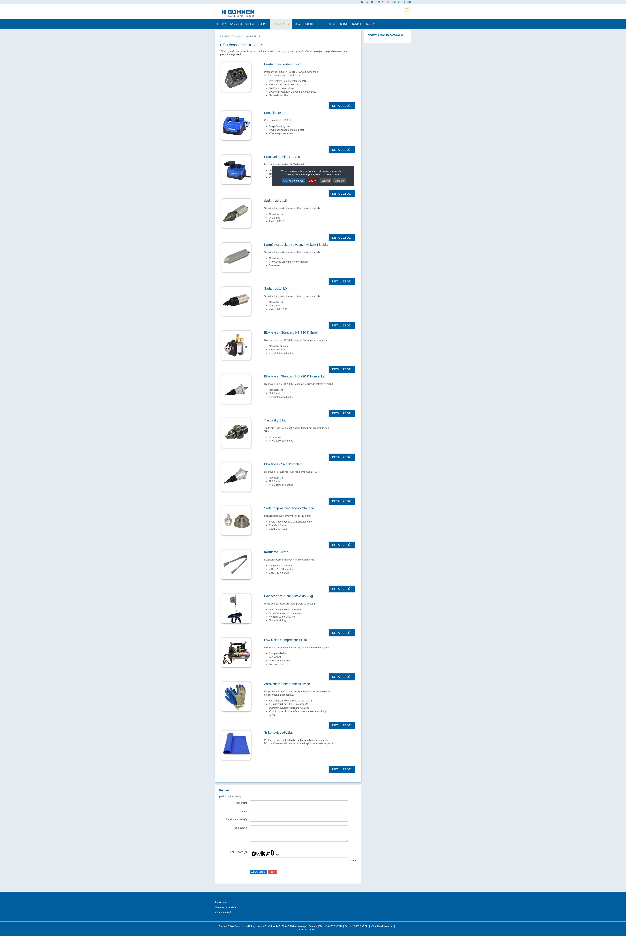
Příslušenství (281, 24)
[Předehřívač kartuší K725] (236, 76)
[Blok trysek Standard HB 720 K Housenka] (236, 388)
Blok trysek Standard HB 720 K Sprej (291, 332)
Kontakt (371, 24)
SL (363, 2)
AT (368, 2)
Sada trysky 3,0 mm (278, 288)
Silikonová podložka (278, 732)
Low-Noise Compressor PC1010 (287, 640)
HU (394, 2)
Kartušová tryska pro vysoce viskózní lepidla (296, 244)
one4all (263, 24)
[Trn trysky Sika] (236, 432)
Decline (313, 180)
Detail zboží (341, 105)
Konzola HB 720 (275, 113)
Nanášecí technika (242, 24)
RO (409, 2)
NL (383, 2)
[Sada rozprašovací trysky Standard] (236, 520)
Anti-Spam (238, 852)
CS (389, 2)
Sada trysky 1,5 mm (278, 200)
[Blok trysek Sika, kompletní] (236, 476)
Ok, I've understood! (293, 180)
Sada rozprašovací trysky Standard (289, 508)
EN (378, 2)
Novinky (357, 24)
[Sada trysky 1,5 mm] (236, 213)
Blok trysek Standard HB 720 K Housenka (294, 376)
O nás (332, 24)
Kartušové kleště (276, 552)
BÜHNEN (224, 36)
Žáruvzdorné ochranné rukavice (287, 684)
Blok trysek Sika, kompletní (283, 464)
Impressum (221, 902)
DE (373, 2)
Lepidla (221, 24)
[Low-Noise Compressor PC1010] (236, 652)
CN (400, 2)
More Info (340, 180)
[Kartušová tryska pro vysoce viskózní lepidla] (236, 257)
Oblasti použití (303, 24)
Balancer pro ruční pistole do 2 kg (288, 596)
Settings (325, 180)
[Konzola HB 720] (236, 125)
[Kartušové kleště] (236, 564)
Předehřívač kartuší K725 (282, 64)
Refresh (353, 860)
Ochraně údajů (223, 912)
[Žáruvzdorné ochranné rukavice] (236, 696)
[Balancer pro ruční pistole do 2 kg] (236, 608)
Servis (344, 24)
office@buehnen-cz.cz (382, 926)
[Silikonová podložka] (236, 745)
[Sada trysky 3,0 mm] (236, 301)
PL (404, 2)
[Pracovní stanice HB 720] (236, 169)
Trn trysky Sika (275, 420)
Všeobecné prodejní (225, 907)
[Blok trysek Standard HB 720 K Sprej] (236, 345)
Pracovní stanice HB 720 (282, 157)
